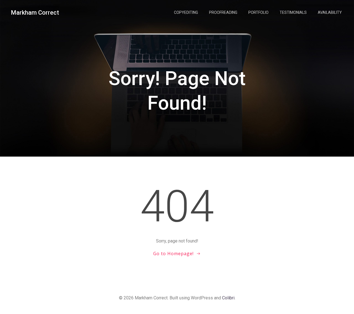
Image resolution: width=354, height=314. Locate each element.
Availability (330, 12)
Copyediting (186, 12)
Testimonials (293, 12)
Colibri (228, 297)
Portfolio (258, 12)
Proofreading (223, 12)
